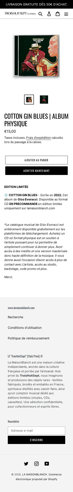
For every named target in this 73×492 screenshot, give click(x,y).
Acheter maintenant (36, 171)
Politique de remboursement (28, 338)
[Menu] (66, 13)
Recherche (15, 317)
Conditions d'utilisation (25, 328)
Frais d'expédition (38, 138)
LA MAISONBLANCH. (35, 474)
